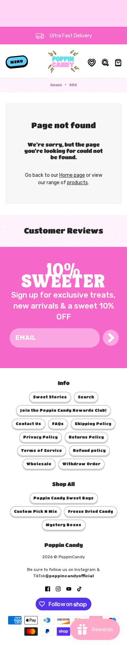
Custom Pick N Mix (35, 511)
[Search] (105, 61)
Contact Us (28, 423)
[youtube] (69, 588)
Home (56, 85)
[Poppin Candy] (63, 61)
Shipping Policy (93, 423)
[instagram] (58, 588)
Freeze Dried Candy (90, 511)
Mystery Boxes (63, 524)
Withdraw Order (81, 463)
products (77, 183)
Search (86, 396)
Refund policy (89, 450)
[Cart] (117, 62)
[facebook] (47, 588)
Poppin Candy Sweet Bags (64, 498)
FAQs (58, 423)
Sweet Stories (50, 396)
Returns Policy (86, 437)
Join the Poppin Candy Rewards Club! (63, 410)
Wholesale (39, 463)
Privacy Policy (40, 437)
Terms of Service (41, 450)
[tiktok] (79, 588)
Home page (72, 175)
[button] (111, 338)
